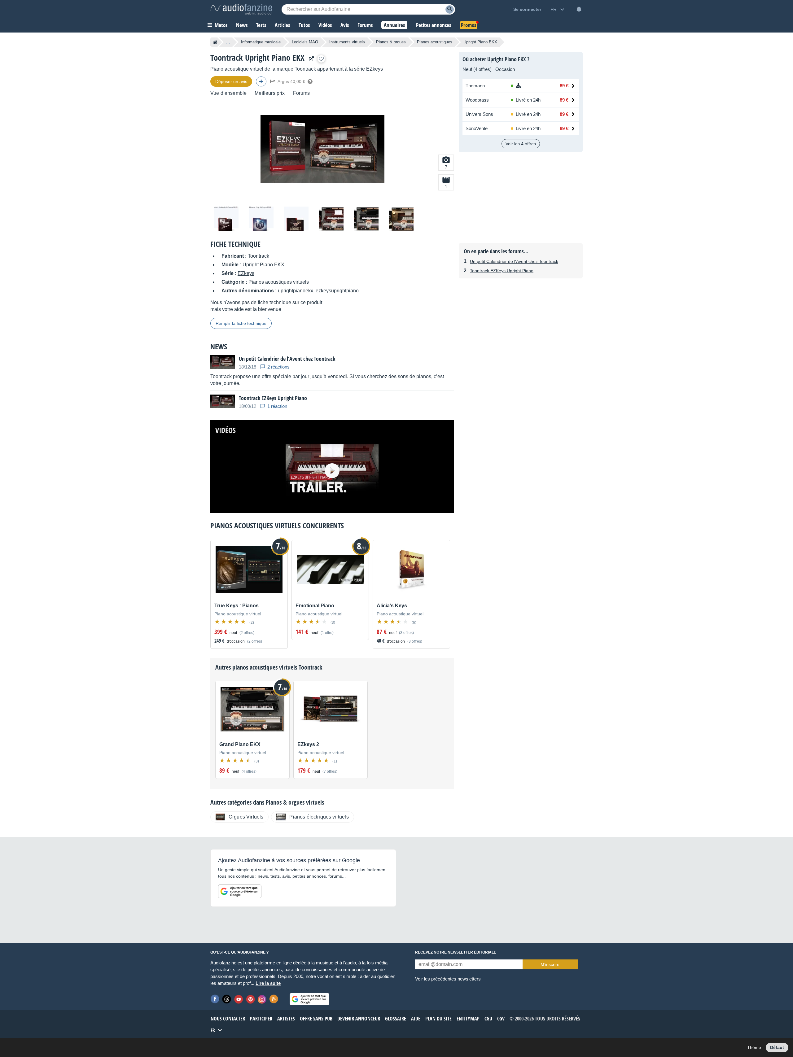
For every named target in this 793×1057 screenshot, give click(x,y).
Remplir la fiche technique (241, 323)
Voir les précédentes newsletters (448, 978)
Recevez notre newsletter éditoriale (455, 952)
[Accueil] (215, 42)
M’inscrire (550, 964)
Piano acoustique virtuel (236, 69)
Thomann (475, 85)
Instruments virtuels (347, 42)
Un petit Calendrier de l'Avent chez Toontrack (514, 261)
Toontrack (305, 69)
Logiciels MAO (305, 42)
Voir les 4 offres (521, 143)
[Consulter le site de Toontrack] (310, 59)
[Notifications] (579, 9)
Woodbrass (477, 100)
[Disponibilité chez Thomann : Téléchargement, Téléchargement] (528, 86)
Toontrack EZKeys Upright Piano (501, 270)
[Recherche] (449, 9)
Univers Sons (479, 114)
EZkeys (374, 69)
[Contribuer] (261, 81)
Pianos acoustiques (434, 42)
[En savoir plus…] (310, 81)
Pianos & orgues (391, 42)
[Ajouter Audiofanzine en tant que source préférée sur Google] (239, 891)
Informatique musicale (261, 42)
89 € (564, 85)
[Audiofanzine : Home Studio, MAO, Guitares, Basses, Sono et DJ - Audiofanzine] (241, 9)
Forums (301, 93)
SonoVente (477, 128)
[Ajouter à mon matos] (321, 58)
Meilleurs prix (270, 93)
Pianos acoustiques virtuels (278, 282)
